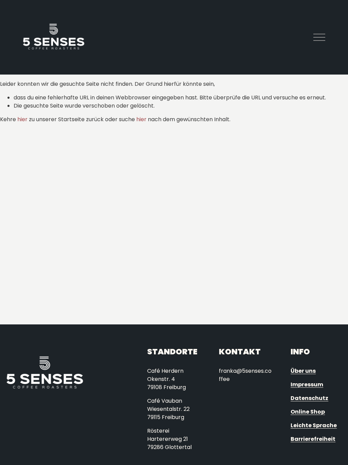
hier (22, 119)
